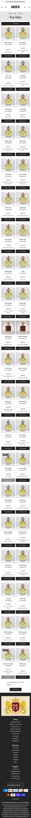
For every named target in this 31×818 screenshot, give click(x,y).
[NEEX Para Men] (23, 623)
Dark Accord (8, 109)
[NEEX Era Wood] (23, 359)
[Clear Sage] (8, 165)
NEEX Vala (23, 598)
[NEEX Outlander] (8, 523)
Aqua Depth (23, 207)
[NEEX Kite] (8, 426)
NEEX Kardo (8, 336)
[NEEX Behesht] (23, 393)
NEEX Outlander (8, 532)
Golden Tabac (8, 141)
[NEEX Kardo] (8, 327)
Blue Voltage (22, 174)
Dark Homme (8, 271)
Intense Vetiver (23, 532)
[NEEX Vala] (23, 589)
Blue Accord (8, 239)
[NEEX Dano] (8, 556)
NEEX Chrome (8, 42)
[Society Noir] (23, 294)
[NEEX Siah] (23, 491)
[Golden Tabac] (8, 132)
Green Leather (23, 468)
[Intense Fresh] (23, 556)
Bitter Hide (8, 207)
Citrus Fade (8, 368)
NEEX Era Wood (23, 368)
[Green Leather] (23, 459)
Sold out (8, 480)
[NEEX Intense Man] (8, 655)
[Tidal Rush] (23, 67)
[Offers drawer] (6, 7)
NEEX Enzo (8, 401)
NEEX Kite (8, 435)
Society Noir (22, 303)
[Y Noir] (23, 262)
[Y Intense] (8, 589)
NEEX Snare (23, 141)
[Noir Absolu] (23, 33)
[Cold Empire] (8, 459)
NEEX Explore (8, 500)
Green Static (22, 435)
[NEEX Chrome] (8, 33)
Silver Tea (8, 76)
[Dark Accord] (8, 100)
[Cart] (29, 7)
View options (8, 55)
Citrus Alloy (23, 109)
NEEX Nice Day (8, 632)
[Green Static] (23, 426)
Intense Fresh (23, 565)
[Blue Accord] (8, 230)
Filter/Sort (15, 23)
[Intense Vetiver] (23, 523)
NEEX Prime (22, 239)
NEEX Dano (8, 565)
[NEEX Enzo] (8, 393)
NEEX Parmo (22, 664)
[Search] (25, 7)
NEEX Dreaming (22, 336)
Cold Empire (8, 468)
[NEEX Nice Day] (8, 623)
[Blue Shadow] (8, 294)
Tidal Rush (23, 76)
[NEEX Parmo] (23, 655)
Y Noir (22, 271)
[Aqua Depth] (23, 199)
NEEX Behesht (23, 401)
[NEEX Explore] (8, 491)
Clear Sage (8, 174)
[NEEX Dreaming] (23, 327)
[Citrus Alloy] (23, 100)
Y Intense (8, 598)
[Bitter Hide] (8, 199)
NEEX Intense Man (8, 664)
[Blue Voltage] (23, 165)
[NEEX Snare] (23, 132)
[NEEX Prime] (23, 230)
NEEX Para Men (23, 632)
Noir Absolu (23, 42)
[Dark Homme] (8, 262)
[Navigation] (2, 7)
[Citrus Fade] (8, 359)
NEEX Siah (23, 500)
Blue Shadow (8, 303)
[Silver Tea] (8, 67)
